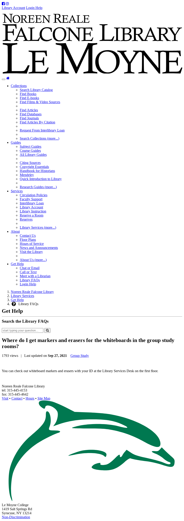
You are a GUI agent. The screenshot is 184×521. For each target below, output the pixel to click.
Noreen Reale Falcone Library (32, 292)
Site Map (43, 398)
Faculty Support (31, 199)
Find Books (28, 94)
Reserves (26, 219)
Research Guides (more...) (38, 187)
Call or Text (28, 272)
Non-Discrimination (16, 517)
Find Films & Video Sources (40, 102)
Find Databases (31, 114)
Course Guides (30, 150)
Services (17, 191)
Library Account (13, 8)
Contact (16, 398)
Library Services (22, 296)
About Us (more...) (33, 260)
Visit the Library (31, 252)
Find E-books (29, 98)
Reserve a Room (31, 215)
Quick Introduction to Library (41, 179)
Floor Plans (28, 239)
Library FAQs (30, 280)
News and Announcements (39, 248)
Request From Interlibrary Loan (42, 130)
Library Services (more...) (38, 227)
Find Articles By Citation (37, 122)
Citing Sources (30, 163)
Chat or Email (29, 268)
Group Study (79, 356)
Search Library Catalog (36, 90)
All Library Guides (33, 155)
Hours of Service (32, 244)
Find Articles (29, 110)
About (15, 231)
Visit (5, 398)
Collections (19, 86)
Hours (30, 398)
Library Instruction (33, 211)
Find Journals (29, 118)
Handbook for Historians (37, 171)
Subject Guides (30, 146)
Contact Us (28, 235)
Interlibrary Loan (32, 203)
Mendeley (27, 175)
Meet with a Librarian (35, 276)
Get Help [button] (17, 264)
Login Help (34, 8)
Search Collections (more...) (39, 138)
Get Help (17, 300)
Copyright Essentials (34, 167)
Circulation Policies (33, 195)
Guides (16, 142)
